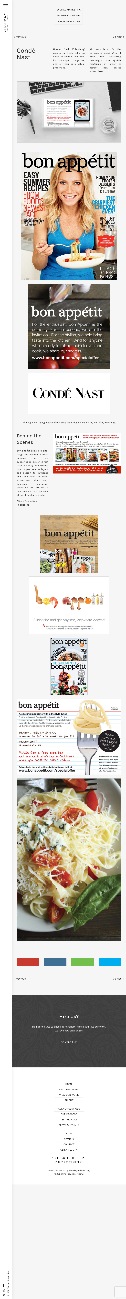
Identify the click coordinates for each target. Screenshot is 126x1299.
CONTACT (68, 1144)
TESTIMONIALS (69, 1119)
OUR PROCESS (69, 1114)
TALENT (69, 1100)
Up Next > (118, 37)
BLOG (69, 1133)
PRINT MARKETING (69, 21)
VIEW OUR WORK (69, 1094)
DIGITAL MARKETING (69, 9)
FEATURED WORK (69, 1089)
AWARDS (69, 1138)
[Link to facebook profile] (3, 1285)
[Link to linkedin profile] (4, 1295)
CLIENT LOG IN (69, 1149)
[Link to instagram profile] (4, 1290)
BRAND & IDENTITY (69, 15)
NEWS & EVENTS (69, 1124)
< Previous (19, 37)
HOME (69, 1084)
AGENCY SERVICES (69, 1108)
